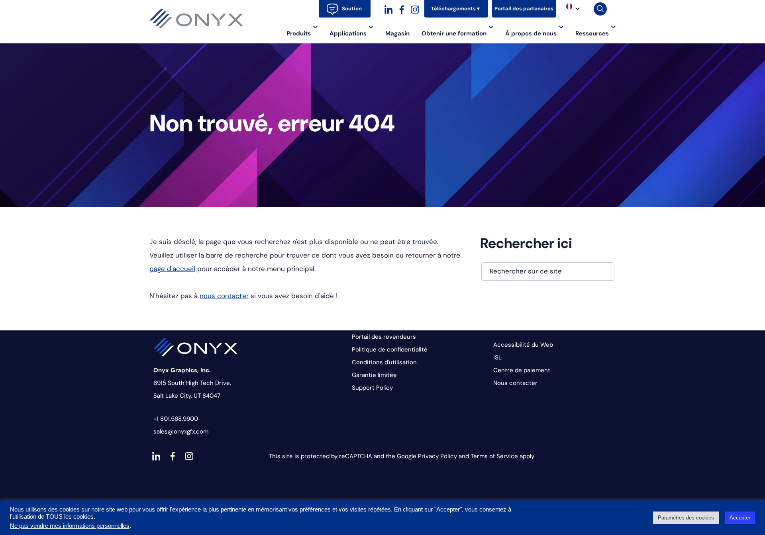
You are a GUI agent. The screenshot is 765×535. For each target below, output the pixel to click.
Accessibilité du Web (523, 345)
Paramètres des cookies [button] (686, 518)
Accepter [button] (740, 518)
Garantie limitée (374, 375)
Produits (298, 33)
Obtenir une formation (454, 33)
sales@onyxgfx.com (180, 431)
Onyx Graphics (196, 19)
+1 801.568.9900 (175, 419)
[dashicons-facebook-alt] (401, 8)
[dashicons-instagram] (415, 8)
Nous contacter (515, 383)
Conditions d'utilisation (384, 362)
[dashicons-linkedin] (388, 8)
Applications (348, 33)
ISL (497, 357)
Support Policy (372, 388)
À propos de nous (531, 33)
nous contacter (224, 295)
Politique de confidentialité (390, 349)
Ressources (592, 33)
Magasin (397, 33)
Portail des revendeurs (384, 337)
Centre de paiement (521, 370)
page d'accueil (172, 268)
